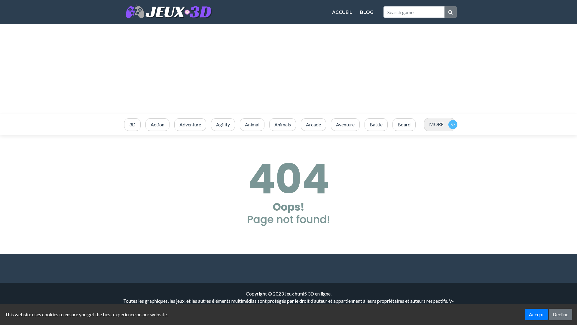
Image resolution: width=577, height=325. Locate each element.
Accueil (342, 12)
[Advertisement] (288, 69)
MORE (436, 124)
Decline (560, 314)
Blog (367, 12)
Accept (536, 314)
